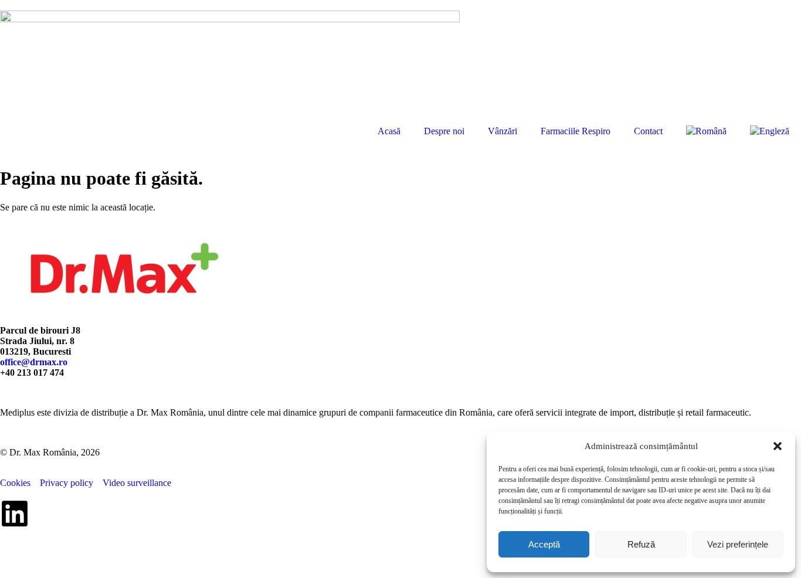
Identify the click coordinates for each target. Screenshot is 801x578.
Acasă (389, 131)
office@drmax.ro (33, 362)
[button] (777, 446)
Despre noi (444, 131)
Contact (648, 131)
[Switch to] (706, 131)
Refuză (641, 544)
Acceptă (544, 544)
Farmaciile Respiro (575, 131)
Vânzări (502, 131)
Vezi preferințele (737, 544)
